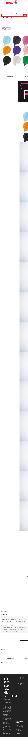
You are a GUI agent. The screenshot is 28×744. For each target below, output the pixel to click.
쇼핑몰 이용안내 (23, 679)
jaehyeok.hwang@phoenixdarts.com (10, 729)
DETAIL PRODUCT (10, 76)
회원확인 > (20, 722)
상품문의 (19, 684)
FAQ (23, 683)
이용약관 (19, 678)
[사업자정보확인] (6, 718)
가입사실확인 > (18, 733)
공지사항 (16, 684)
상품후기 (21, 684)
